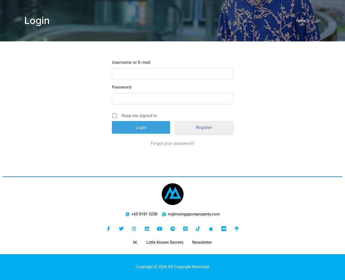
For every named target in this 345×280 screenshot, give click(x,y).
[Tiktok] (198, 228)
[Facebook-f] (108, 228)
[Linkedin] (147, 228)
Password (121, 87)
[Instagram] (134, 228)
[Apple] (211, 228)
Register (204, 127)
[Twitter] (121, 228)
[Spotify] (172, 228)
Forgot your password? (173, 143)
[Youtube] (159, 228)
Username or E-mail (131, 62)
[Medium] (185, 228)
